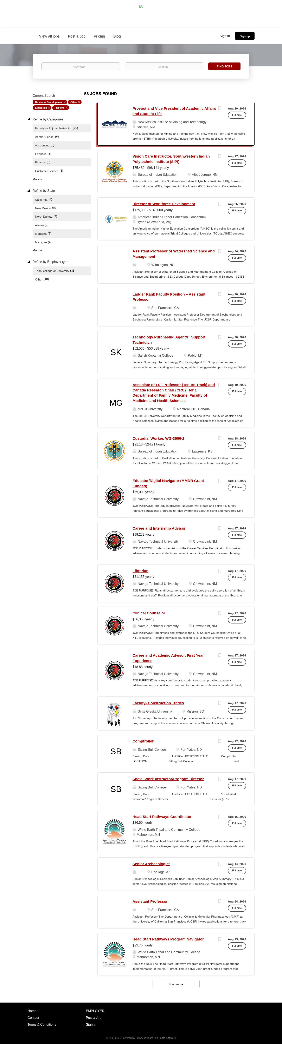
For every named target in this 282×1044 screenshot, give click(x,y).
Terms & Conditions (41, 1024)
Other (73, 102)
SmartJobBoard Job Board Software (156, 1038)
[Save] (220, 109)
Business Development (49, 102)
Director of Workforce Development (164, 204)
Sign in (225, 36)
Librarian (140, 571)
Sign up (245, 36)
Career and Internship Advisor (159, 528)
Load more (176, 984)
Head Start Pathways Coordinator (162, 817)
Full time (60, 107)
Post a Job (93, 1017)
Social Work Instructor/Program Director (168, 779)
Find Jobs (224, 66)
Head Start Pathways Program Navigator (168, 939)
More (36, 179)
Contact (33, 1017)
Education (41, 107)
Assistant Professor (150, 901)
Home (31, 1011)
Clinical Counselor (149, 613)
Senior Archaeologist (151, 864)
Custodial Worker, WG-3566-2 (158, 438)
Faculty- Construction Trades (158, 703)
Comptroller (143, 741)
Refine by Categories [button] (47, 119)
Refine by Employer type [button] (50, 262)
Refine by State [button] (43, 190)
